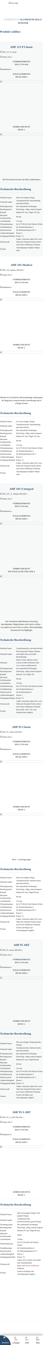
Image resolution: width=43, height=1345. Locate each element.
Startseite (11, 19)
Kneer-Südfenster (32, 1266)
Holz (18, 422)
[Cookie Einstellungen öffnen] (17, 1289)
